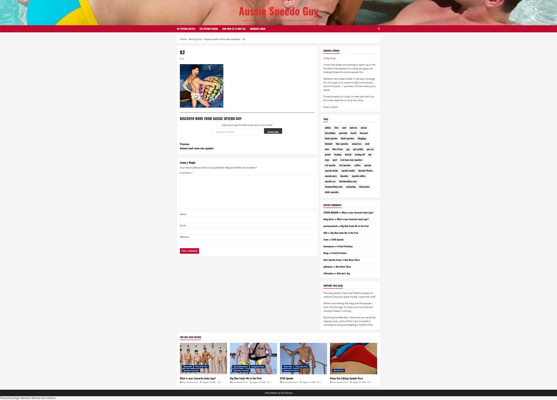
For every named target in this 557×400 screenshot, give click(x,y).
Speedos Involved (191, 370)
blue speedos (342, 143)
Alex (336, 127)
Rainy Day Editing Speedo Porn (346, 378)
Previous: (197, 146)
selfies (357, 165)
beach (353, 133)
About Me (187, 366)
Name (183, 214)
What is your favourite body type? (358, 212)
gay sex (370, 149)
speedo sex (330, 181)
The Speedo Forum (208, 28)
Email (183, 225)
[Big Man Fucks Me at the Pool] (253, 358)
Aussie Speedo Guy (278, 10)
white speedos (332, 192)
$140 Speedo (338, 239)
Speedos (344, 176)
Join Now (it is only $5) (234, 28)
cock (367, 143)
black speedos (347, 138)
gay (348, 149)
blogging (362, 138)
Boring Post (338, 370)
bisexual (364, 133)
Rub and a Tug (343, 273)
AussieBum (330, 133)
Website (184, 237)
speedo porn (331, 176)
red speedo (330, 165)
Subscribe (273, 132)
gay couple (358, 149)
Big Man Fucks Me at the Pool (355, 226)
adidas (328, 127)
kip (369, 154)
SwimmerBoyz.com (348, 181)
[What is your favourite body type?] (203, 358)
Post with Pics (201, 366)
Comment (186, 172)
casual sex (356, 143)
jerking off (360, 154)
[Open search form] (379, 28)
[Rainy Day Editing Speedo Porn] (353, 358)
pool (335, 160)
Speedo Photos (365, 170)
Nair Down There (352, 260)
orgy (327, 160)
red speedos (345, 165)
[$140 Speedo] (303, 358)
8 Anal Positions (345, 246)
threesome (364, 186)
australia (343, 133)
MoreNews (271, 392)
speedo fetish (331, 170)
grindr (328, 154)
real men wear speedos (351, 160)
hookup (337, 154)
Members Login (257, 28)
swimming (351, 186)
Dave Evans (337, 149)
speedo (367, 165)
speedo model (348, 170)
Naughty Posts (257, 366)
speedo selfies (359, 176)
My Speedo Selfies (186, 28)
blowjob (328, 143)
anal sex (353, 127)
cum (327, 149)
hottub (348, 154)
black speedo (331, 138)
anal (344, 127)
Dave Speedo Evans (332, 260)
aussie (364, 127)
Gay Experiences (241, 366)
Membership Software (43, 398)
